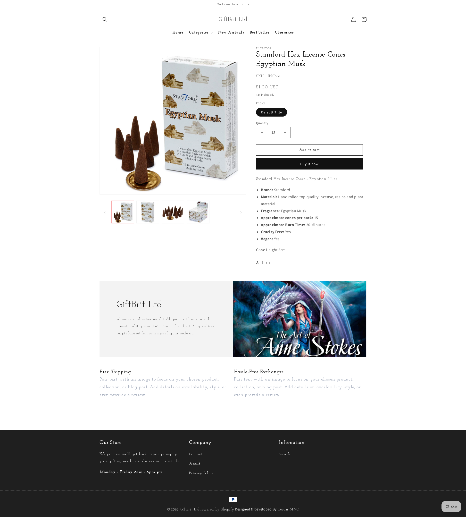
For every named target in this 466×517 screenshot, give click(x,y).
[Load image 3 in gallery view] (173, 212)
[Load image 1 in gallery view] (122, 212)
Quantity (262, 123)
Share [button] (266, 262)
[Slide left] (105, 212)
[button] (105, 19)
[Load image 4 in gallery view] (198, 212)
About (194, 464)
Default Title (271, 112)
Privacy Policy (201, 473)
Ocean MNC (288, 509)
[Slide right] (241, 212)
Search (285, 454)
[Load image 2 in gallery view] (147, 212)
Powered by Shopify (217, 509)
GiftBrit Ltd (190, 509)
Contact (195, 454)
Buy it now (309, 163)
